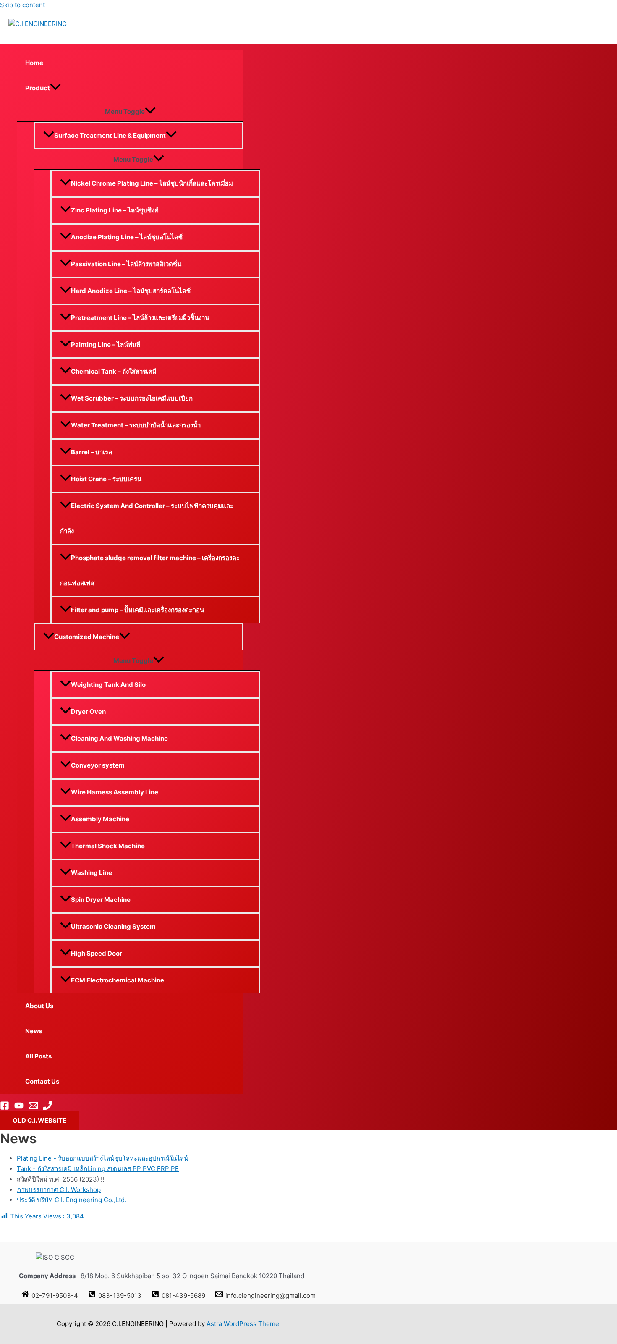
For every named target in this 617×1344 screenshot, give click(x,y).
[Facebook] (4, 1108)
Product (37, 88)
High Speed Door (96, 953)
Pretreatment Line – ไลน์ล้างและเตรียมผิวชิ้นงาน (140, 318)
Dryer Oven (88, 711)
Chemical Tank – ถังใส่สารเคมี (114, 371)
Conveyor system (98, 765)
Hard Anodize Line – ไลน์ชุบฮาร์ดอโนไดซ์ (131, 291)
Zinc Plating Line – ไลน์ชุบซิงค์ (115, 210)
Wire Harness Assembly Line (114, 792)
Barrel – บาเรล (91, 452)
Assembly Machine (100, 819)
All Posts (38, 1056)
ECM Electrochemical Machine (117, 980)
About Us (39, 1006)
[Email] (33, 1108)
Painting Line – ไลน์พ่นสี (105, 344)
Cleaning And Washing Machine (119, 738)
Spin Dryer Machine (101, 900)
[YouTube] (19, 1108)
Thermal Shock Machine (108, 846)
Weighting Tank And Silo (108, 685)
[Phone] (47, 1108)
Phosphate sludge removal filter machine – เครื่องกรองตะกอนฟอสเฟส (150, 570)
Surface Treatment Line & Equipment (110, 135)
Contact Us (42, 1081)
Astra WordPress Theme (243, 1324)
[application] (55, 88)
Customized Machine (86, 637)
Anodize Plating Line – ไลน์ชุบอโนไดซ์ (127, 237)
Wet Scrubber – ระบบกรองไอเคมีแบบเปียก (132, 398)
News (33, 1031)
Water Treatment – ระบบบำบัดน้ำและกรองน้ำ (136, 425)
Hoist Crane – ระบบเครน (106, 479)
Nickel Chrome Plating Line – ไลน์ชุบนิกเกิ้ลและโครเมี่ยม (152, 183)
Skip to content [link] (22, 5)
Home (34, 63)
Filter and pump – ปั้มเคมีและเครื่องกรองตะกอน (137, 610)
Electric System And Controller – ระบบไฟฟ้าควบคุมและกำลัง (146, 518)
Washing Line (91, 873)
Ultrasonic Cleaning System (113, 926)
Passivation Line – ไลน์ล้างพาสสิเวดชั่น (126, 264)
